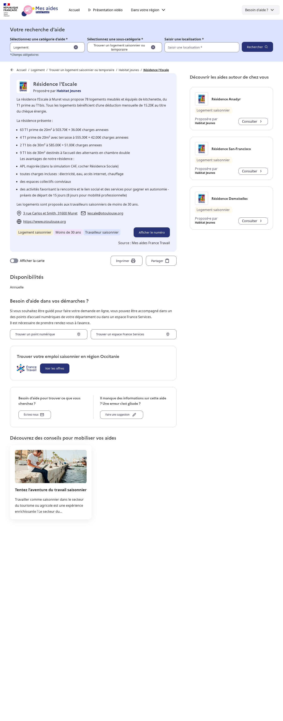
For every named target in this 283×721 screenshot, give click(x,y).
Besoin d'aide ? (256, 10)
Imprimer (122, 261)
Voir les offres (54, 368)
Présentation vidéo (108, 10)
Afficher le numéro (152, 232)
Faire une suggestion (118, 414)
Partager (157, 261)
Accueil (74, 10)
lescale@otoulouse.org (105, 213)
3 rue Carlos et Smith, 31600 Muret (50, 213)
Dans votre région (145, 10)
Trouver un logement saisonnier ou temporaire (81, 70)
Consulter (249, 121)
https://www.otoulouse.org (44, 221)
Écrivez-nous (31, 414)
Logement (38, 70)
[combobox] (192, 47)
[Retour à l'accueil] (34, 9)
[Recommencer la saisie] (76, 47)
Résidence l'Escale (156, 70)
